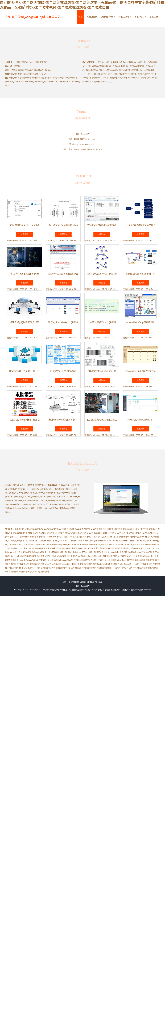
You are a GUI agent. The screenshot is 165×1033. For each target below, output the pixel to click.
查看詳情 (24, 234)
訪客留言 (154, 17)
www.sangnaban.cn (88, 144)
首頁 (81, 17)
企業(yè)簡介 (92, 17)
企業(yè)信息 (141, 17)
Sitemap (147, 590)
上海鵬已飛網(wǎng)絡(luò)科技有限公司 (33, 17)
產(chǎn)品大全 (108, 17)
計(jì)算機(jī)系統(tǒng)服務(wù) (58, 590)
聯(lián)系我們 (125, 17)
